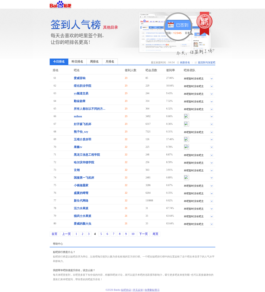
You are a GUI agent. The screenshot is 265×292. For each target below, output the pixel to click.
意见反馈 (138, 289)
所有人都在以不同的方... (89, 108)
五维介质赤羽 (82, 139)
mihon (78, 116)
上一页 (66, 234)
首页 (54, 234)
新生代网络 (81, 200)
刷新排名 (185, 62)
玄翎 (77, 170)
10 (132, 234)
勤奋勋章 (80, 101)
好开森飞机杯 (82, 124)
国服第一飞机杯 (84, 177)
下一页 (143, 234)
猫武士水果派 (82, 215)
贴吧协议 (126, 289)
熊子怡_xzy (81, 131)
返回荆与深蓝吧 (206, 62)
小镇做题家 (81, 185)
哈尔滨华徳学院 (84, 162)
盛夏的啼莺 (81, 193)
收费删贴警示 (152, 289)
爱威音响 (80, 78)
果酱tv (78, 147)
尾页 (155, 234)
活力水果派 (81, 208)
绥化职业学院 (82, 85)
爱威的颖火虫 (82, 223)
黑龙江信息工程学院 (87, 154)
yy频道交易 (81, 93)
